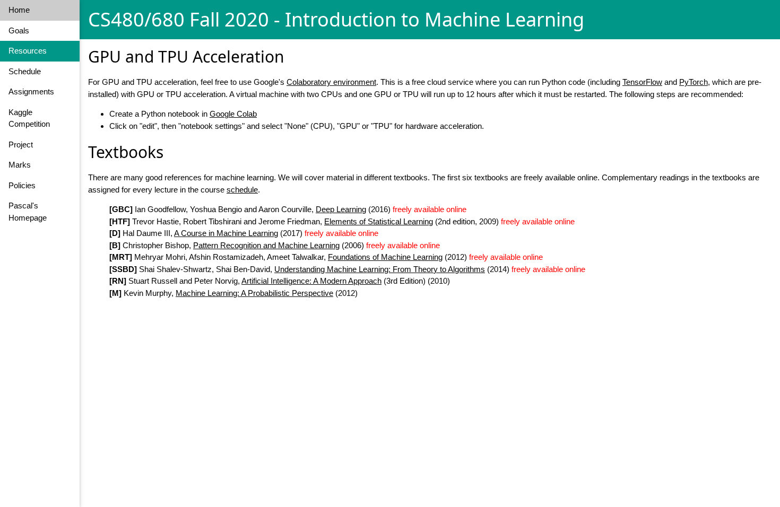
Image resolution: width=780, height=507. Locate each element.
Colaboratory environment (331, 81)
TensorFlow (642, 81)
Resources (27, 50)
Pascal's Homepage (27, 211)
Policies (22, 185)
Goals (18, 30)
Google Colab (233, 113)
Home (19, 9)
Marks (19, 164)
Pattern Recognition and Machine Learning (266, 245)
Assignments (31, 91)
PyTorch (693, 81)
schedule (242, 189)
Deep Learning (341, 209)
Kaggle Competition (29, 118)
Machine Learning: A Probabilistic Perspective (254, 293)
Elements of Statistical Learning (378, 221)
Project (20, 144)
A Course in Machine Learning (226, 233)
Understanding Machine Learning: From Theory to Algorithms (379, 269)
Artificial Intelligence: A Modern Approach (311, 280)
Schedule (24, 71)
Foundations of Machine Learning (385, 256)
